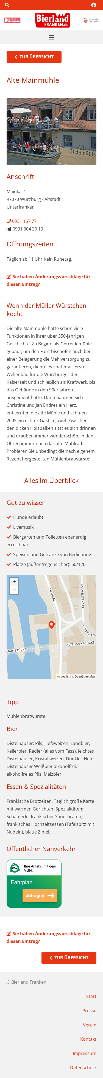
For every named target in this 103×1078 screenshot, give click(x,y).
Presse (89, 1011)
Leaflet (64, 676)
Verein (89, 1025)
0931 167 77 (24, 221)
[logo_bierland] (13, 20)
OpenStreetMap (85, 676)
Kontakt (88, 1039)
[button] (7, 5)
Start (91, 996)
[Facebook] (94, 5)
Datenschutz (83, 1068)
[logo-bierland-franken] (52, 20)
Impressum (84, 1053)
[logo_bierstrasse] (91, 20)
